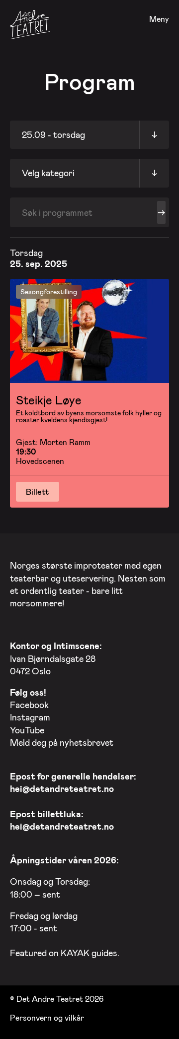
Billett (37, 491)
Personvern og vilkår (47, 1017)
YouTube (27, 729)
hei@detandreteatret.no (62, 788)
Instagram (30, 717)
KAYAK (75, 952)
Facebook (29, 704)
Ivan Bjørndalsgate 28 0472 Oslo (56, 658)
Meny (159, 19)
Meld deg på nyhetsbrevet (61, 742)
